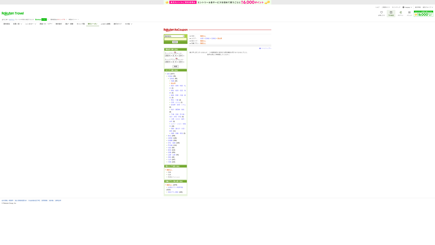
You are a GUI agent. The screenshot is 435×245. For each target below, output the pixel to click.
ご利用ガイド (386, 7)
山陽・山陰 (171, 155)
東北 (169, 136)
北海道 (207, 38)
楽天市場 (417, 7)
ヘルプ (377, 7)
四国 (169, 157)
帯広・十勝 (174, 100)
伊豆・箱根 (171, 143)
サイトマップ (396, 7)
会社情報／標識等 (7, 200)
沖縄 (169, 162)
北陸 (169, 147)
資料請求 (58, 200)
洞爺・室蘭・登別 (177, 133)
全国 (201, 38)
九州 (169, 159)
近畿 (169, 152)
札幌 (172, 81)
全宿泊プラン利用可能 (175, 187)
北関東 (170, 138)
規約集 (51, 200)
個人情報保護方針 (21, 200)
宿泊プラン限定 (173, 192)
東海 (169, 150)
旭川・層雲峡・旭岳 (177, 109)
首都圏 (170, 140)
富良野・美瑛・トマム (178, 105)
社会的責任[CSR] (34, 200)
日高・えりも (175, 102)
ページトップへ (266, 48)
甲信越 (170, 145)
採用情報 (44, 200)
